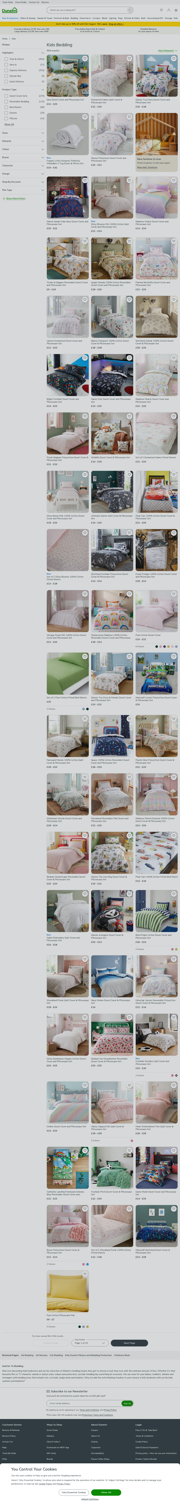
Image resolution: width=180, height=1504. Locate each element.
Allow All (106, 1492)
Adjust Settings (90, 1499)
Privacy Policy (63, 1483)
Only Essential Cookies (74, 1492)
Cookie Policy (45, 1483)
